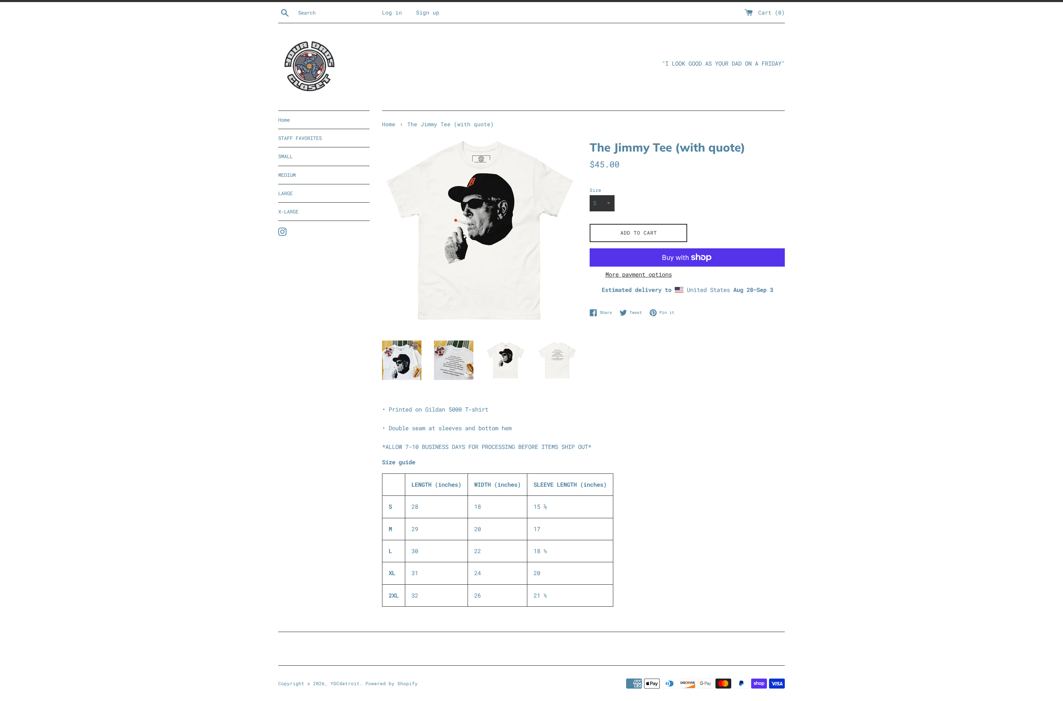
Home (284, 119)
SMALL (285, 156)
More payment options (638, 274)
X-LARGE (288, 211)
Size (595, 190)
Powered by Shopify (391, 683)
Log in (392, 12)
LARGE (285, 193)
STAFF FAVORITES (300, 138)
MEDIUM (287, 175)
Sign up (427, 12)
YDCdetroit (345, 683)
